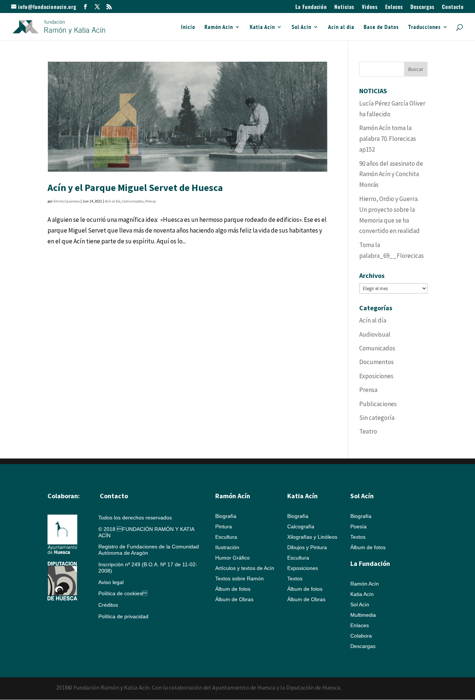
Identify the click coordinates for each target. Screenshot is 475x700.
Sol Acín (301, 27)
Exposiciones (376, 376)
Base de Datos (381, 27)
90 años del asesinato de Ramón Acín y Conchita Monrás (391, 174)
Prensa (150, 201)
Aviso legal (111, 582)
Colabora (361, 636)
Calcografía (300, 526)
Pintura (223, 526)
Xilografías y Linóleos (312, 537)
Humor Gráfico (232, 558)
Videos (370, 7)
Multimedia (363, 615)
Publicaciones (378, 404)
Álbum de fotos (232, 589)
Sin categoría (376, 418)
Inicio (188, 27)
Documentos (376, 362)
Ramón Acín (218, 27)
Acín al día (341, 27)
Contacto (453, 7)
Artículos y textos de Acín (244, 568)
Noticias (344, 7)
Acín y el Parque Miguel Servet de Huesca (135, 187)
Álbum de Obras (234, 599)
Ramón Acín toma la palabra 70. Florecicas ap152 (387, 138)
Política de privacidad (123, 616)
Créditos (108, 605)
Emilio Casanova (66, 201)
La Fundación (311, 7)
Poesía (358, 526)
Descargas (422, 7)
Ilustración (227, 547)
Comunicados (133, 201)
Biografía (225, 516)
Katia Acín (262, 27)
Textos (294, 578)
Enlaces (394, 7)
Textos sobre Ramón (239, 578)
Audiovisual (374, 334)
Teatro (368, 431)
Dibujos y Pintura (307, 547)
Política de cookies (122, 593)
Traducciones (424, 27)
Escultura (226, 537)
